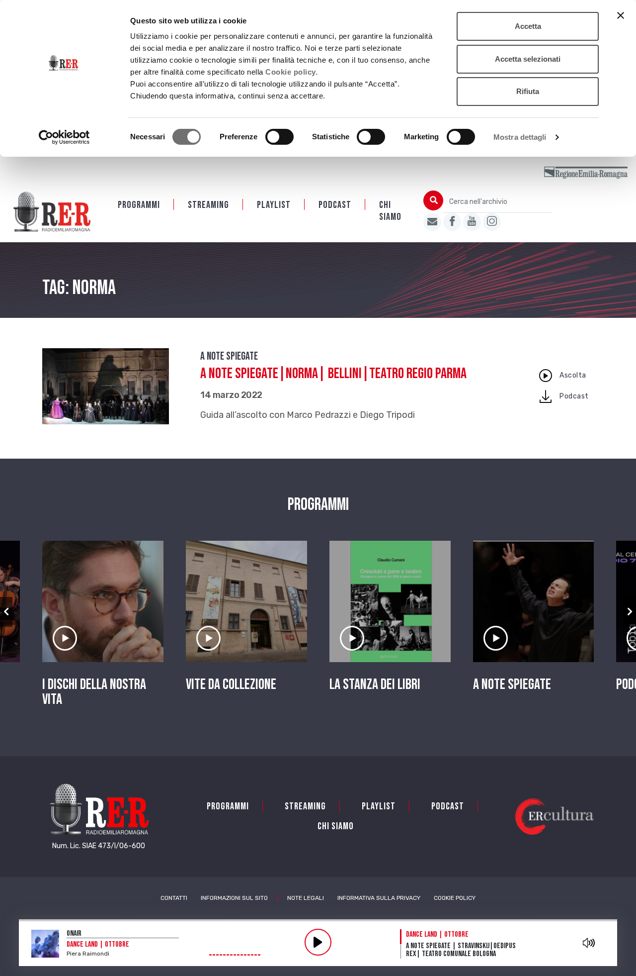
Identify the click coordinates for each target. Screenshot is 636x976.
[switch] (279, 137)
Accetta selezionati (527, 59)
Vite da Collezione (231, 684)
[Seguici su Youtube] (472, 222)
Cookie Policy (455, 897)
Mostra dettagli (520, 137)
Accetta (528, 26)
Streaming (208, 205)
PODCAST (334, 205)
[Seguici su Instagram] (492, 222)
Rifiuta (527, 91)
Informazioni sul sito (234, 897)
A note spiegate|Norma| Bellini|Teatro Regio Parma (333, 374)
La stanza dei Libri (374, 684)
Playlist (274, 205)
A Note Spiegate (229, 356)
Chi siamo (390, 211)
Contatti (173, 897)
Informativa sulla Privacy (378, 897)
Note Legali (305, 897)
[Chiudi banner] (620, 15)
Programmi (139, 205)
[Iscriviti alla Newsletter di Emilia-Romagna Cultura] (432, 222)
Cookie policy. (291, 72)
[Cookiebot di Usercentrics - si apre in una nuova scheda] (64, 137)
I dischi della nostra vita (94, 692)
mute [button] (589, 943)
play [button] (318, 942)
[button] (6, 612)
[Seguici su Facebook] (452, 222)
